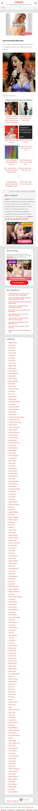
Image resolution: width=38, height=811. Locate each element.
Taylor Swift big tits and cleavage (11, 141)
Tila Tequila (11, 789)
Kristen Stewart (12, 622)
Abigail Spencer (12, 342)
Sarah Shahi (11, 753)
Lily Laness (11, 643)
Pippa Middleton (13, 728)
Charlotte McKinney (13, 432)
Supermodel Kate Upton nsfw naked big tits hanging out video (11, 184)
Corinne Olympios (13, 455)
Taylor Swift (11, 781)
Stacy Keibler (12, 774)
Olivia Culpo (11, 712)
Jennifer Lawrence (13, 538)
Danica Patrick (12, 461)
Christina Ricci (12, 445)
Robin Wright (12, 740)
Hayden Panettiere (13, 517)
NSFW (10, 707)
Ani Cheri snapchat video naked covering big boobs (11, 162)
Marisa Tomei (12, 671)
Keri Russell (11, 612)
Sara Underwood (13, 748)
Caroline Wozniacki (13, 407)
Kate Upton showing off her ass (25, 141)
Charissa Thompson (13, 427)
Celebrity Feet (12, 414)
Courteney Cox (12, 458)
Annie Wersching (13, 373)
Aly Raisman (11, 350)
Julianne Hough (12, 563)
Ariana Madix (11, 376)
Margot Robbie (12, 668)
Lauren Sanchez (12, 635)
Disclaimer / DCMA (32, 810)
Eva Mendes (11, 499)
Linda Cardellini (12, 645)
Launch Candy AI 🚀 (19, 283)
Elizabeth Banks (12, 473)
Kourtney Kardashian (14, 617)
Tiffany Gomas (12, 787)
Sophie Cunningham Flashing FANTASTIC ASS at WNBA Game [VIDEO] (19, 298)
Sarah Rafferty (12, 751)
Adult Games (12, 345)
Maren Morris (12, 666)
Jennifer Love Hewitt (14, 543)
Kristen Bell (11, 620)
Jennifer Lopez (12, 540)
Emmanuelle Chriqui (14, 489)
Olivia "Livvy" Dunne (13, 710)
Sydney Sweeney (13, 776)
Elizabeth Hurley (13, 476)
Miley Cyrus (11, 689)
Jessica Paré (11, 553)
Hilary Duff (11, 525)
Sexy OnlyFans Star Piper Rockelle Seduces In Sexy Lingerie (18, 318)
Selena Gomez (12, 758)
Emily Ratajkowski (13, 481)
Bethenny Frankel (13, 389)
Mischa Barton (12, 694)
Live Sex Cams (12, 656)
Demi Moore (11, 466)
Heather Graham (13, 520)
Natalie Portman (13, 702)
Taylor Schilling (12, 779)
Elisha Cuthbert (12, 471)
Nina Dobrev (11, 704)
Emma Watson (12, 486)
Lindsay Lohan (12, 648)
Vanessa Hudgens (13, 792)
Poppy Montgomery (14, 730)
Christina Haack (12, 440)
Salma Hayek (12, 745)
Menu (3, 7)
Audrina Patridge (13, 381)
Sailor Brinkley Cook (14, 743)
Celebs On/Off (12, 425)
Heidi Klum (11, 522)
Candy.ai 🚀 (31, 191)
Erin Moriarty (12, 494)
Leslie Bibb (11, 640)
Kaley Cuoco (11, 571)
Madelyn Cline (12, 658)
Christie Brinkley (13, 437)
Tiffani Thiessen (12, 784)
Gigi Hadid (11, 507)
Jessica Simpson (12, 556)
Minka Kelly (11, 692)
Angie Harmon (12, 368)
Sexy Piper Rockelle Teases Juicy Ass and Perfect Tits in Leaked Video (18, 294)
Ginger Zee (11, 509)
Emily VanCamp (12, 484)
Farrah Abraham (12, 502)
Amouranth (11, 355)
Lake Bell (11, 633)
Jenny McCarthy (12, 545)
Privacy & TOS (20, 810)
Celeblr (19, 2)
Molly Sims (11, 697)
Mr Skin (10, 699)
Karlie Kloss (11, 573)
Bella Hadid (11, 384)
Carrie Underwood (13, 409)
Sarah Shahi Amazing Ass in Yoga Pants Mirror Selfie (25, 118)
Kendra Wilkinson (13, 609)
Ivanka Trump (12, 530)
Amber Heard (12, 353)
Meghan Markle (12, 681)
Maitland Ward (12, 661)
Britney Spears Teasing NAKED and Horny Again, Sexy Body (18, 306)
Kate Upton (11, 584)
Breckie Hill (11, 391)
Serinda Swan (12, 761)
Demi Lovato (11, 463)
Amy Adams (11, 358)
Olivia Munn (11, 715)
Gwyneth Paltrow (13, 512)
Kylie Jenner (11, 630)
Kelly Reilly (11, 599)
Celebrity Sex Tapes (14, 419)
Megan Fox (11, 676)
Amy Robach (11, 360)
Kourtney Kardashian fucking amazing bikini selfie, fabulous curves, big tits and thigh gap (11, 119)
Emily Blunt (11, 479)
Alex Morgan (11, 348)
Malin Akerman (12, 663)
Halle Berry (11, 514)
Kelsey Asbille (12, 604)
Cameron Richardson (14, 401)
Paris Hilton (11, 725)
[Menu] (2, 3)
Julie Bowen (11, 566)
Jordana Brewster (13, 561)
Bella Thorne (12, 386)
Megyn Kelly (11, 684)
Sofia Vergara (12, 763)
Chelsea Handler (13, 435)
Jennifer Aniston (12, 535)
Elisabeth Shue (12, 468)
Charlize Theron (12, 430)
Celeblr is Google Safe (13, 801)
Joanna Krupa (12, 558)
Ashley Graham (12, 378)
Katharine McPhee (13, 586)
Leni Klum (11, 638)
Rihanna (10, 738)
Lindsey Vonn (12, 650)
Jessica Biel (11, 550)
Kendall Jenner (12, 607)
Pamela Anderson (13, 722)
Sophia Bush (11, 766)
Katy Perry (12, 96)
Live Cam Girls (12, 653)
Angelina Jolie (12, 366)
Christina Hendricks (13, 443)
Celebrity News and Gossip (16, 417)
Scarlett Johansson (13, 756)
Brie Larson (11, 394)
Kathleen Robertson (14, 591)
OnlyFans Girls (12, 720)
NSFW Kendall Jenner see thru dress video (26, 183)
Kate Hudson (12, 579)
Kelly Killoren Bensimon (15, 597)
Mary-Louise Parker (13, 674)
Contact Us (11, 810)
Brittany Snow (12, 399)
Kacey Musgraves (13, 568)
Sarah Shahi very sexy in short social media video (26, 162)
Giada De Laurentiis (13, 504)
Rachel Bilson (12, 733)
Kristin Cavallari (12, 627)
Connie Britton (12, 450)
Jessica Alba (11, 548)
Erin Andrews (12, 491)
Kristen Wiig (11, 625)
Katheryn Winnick (13, 589)
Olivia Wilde (11, 717)
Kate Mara (11, 581)
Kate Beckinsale (12, 576)
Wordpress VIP (29, 807)
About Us (3, 810)
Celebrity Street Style (14, 422)
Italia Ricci (11, 527)
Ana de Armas (12, 363)
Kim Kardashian (12, 615)
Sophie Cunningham (14, 769)
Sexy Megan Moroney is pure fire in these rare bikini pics (18, 314)
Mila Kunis (11, 686)
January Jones (12, 532)
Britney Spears (12, 396)
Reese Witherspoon (14, 735)
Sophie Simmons (13, 771)
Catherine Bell (12, 412)
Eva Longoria (12, 496)
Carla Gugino (12, 404)
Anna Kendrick (12, 371)
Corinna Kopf (12, 453)
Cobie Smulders (12, 448)
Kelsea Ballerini (12, 602)
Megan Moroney (12, 679)
